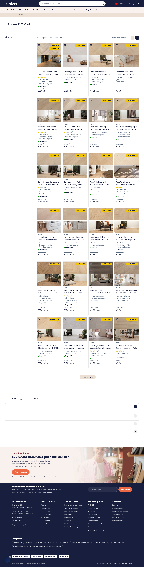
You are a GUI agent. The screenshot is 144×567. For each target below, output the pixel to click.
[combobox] (72, 3)
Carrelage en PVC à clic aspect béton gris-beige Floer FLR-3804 (100, 346)
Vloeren (43, 505)
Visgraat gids (92, 514)
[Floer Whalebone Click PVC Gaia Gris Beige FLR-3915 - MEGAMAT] (126, 220)
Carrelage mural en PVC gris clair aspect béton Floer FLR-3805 (74, 346)
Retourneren (69, 517)
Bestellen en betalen (71, 511)
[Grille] (137, 38)
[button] (137, 3)
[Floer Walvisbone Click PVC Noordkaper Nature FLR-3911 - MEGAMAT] (101, 55)
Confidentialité (127, 563)
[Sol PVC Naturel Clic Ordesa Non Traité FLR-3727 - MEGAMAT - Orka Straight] (75, 110)
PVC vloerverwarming (60, 543)
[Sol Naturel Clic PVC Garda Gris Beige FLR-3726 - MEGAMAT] (75, 165)
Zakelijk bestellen (118, 514)
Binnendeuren (46, 508)
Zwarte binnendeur (99, 543)
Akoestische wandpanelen (36, 547)
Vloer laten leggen (71, 508)
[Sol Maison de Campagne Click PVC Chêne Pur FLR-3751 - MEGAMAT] (49, 165)
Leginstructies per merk (96, 530)
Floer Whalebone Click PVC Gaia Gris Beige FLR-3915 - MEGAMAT (126, 238)
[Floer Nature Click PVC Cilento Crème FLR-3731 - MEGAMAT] (75, 220)
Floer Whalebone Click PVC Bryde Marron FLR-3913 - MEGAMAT (99, 183)
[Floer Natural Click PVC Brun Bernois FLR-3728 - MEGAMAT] (101, 220)
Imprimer (117, 563)
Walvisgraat (30, 543)
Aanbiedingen (46, 524)
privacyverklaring (46, 492)
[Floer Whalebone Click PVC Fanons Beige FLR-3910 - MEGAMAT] (126, 165)
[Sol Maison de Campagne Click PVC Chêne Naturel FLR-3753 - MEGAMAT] (126, 110)
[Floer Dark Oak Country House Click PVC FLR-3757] (101, 274)
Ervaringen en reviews (120, 511)
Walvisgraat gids (94, 517)
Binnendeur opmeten (96, 524)
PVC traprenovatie (55, 547)
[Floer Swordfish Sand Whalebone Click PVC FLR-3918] (126, 55)
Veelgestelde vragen (72, 527)
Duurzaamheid (117, 521)
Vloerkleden (45, 517)
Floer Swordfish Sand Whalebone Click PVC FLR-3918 (125, 73)
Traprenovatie (46, 514)
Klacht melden (69, 524)
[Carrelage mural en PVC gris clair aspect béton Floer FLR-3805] (75, 329)
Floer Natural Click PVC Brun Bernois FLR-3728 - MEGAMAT (100, 238)
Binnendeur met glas (117, 543)
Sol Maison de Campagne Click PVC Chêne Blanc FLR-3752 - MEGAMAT (48, 238)
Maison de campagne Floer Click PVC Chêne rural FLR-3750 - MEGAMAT (47, 128)
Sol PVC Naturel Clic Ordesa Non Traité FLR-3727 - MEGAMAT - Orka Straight (74, 128)
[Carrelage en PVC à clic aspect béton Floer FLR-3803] (75, 55)
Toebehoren (45, 521)
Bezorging (68, 514)
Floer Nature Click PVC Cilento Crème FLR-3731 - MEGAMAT (74, 238)
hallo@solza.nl (17, 520)
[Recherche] (103, 3)
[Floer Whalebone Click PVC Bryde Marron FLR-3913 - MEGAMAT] (101, 165)
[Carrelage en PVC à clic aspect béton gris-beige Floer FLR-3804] (101, 329)
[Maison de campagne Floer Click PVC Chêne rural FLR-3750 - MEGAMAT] (49, 110)
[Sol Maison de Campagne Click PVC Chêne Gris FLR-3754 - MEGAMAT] (126, 274)
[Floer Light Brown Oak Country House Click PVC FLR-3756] (126, 329)
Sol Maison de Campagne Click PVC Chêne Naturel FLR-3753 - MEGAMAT (126, 128)
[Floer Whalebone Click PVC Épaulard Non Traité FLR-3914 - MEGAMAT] (49, 55)
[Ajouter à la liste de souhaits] (39, 45)
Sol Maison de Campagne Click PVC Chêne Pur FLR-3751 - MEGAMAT (48, 183)
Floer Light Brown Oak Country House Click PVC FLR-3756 (126, 346)
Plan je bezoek (21, 472)
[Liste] (132, 38)
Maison (9, 15)
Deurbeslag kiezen (94, 527)
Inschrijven (125, 489)
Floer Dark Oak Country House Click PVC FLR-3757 (100, 291)
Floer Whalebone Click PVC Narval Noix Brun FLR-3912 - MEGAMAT (48, 291)
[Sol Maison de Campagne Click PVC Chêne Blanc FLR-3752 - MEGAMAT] (49, 220)
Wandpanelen (46, 511)
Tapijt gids (92, 511)
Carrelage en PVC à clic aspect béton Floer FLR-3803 (74, 73)
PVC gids (91, 505)
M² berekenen (93, 521)
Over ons (115, 505)
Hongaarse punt (43, 543)
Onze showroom (118, 508)
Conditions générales (104, 563)
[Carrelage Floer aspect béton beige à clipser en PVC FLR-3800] (101, 110)
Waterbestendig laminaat (80, 543)
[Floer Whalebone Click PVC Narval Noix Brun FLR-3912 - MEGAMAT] (49, 274)
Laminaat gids (93, 508)
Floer (40, 69)
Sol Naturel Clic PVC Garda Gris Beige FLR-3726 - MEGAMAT (73, 183)
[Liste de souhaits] (133, 3)
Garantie (67, 521)
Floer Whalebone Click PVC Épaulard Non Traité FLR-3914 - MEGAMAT (48, 73)
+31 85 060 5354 (18, 517)
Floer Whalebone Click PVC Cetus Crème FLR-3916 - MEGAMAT (73, 291)
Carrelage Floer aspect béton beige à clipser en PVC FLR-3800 (100, 128)
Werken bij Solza (118, 517)
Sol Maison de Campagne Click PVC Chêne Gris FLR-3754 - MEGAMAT (126, 291)
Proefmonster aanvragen (73, 505)
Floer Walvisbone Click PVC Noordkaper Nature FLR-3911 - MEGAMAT (100, 73)
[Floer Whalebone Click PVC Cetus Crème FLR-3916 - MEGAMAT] (75, 274)
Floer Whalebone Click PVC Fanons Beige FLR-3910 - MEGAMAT (125, 183)
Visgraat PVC (17, 543)
